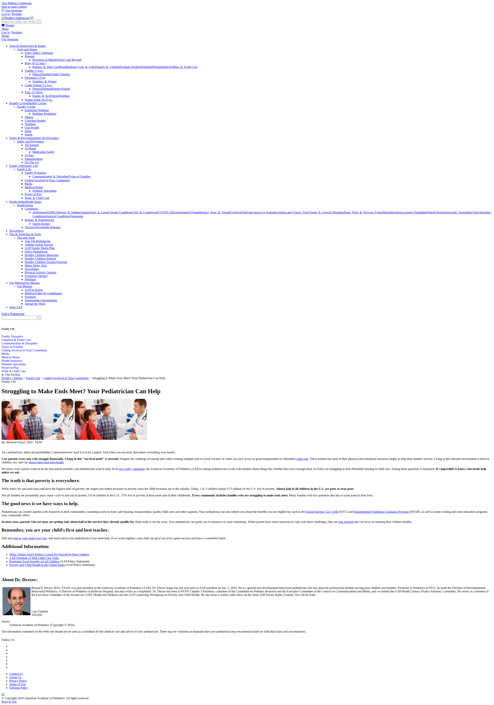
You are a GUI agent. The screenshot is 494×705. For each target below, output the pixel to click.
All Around (32, 145)
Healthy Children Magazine (41, 255)
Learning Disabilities (414, 212)
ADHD (50, 212)
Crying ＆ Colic (85, 67)
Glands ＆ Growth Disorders (326, 212)
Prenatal (30, 56)
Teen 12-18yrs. (34, 92)
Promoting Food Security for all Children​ (34, 561)
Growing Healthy (35, 120)
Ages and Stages (27, 49)
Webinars (30, 279)
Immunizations (34, 159)
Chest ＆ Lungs (98, 212)
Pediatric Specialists (44, 190)
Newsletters (32, 269)
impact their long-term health (46, 462)
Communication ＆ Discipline (50, 176)
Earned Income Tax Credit (322, 511)
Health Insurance (12, 360)
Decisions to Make (43, 59)
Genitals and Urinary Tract (292, 212)
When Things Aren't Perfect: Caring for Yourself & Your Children (49, 554)
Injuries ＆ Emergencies (39, 220)
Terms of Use (17, 684)
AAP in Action (34, 289)
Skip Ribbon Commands (17, 3)
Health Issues (25, 205)
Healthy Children (12, 378)
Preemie (157, 67)
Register (17, 14)
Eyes (232, 212)
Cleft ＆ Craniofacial (145, 212)
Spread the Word (35, 303)
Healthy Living (26, 106)
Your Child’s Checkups (39, 52)
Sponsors (30, 296)
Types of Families (80, 176)
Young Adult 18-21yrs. (39, 99)
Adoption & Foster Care (16, 339)
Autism (84, 212)
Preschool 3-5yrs (35, 77)
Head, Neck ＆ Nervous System (363, 212)
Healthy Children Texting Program (46, 262)
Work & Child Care (13, 371)
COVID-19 (165, 212)
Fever (238, 212)
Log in (6, 14)
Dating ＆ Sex (41, 96)
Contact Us (16, 673)
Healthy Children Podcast (40, 258)
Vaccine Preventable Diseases (43, 227)
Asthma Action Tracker (39, 244)
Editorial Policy (18, 687)
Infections (396, 212)
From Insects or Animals (261, 212)
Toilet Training (61, 74)
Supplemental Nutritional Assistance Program (381, 511)
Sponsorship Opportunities (41, 300)
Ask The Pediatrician (37, 241)
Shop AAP (16, 307)
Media (28, 183)
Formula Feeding (130, 67)
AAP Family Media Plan (40, 248)
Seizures (442, 212)
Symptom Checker (36, 276)
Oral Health (32, 127)
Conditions (31, 208)
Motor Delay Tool (36, 265)
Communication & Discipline (19, 343)
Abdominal (39, 212)
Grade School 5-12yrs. (38, 85)
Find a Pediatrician (36, 251)
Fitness (36, 74)
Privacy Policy (18, 680)
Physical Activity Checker (40, 272)
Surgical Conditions (58, 216)
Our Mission (24, 286)
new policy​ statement (132, 469)
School (65, 88)
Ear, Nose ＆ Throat (217, 212)
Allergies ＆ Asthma (67, 212)
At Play (29, 155)
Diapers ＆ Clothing (107, 67)
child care (302, 458)
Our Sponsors (13, 10)
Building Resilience (44, 113)
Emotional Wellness (37, 110)
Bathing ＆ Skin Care (45, 67)
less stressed (346, 521)
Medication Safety (43, 152)
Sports (28, 134)
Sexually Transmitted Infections (466, 212)
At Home (30, 148)
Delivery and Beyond (68, 59)
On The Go (32, 162)
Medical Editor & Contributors (43, 293)
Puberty (56, 88)
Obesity (432, 212)
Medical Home (34, 187)
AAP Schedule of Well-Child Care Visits (34, 558)
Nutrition (146, 67)
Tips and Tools (26, 237)
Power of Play (33, 194)
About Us (15, 677)
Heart (386, 212)
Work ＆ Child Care (37, 198)
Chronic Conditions (120, 212)
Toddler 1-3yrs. (34, 70)
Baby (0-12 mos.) (35, 63)
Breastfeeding (67, 67)
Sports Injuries (41, 223)
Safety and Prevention (30, 141)
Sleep (165, 67)
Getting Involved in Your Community (47, 180)
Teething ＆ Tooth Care (182, 67)
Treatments (76, 216)
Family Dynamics (35, 172)
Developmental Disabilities (188, 212)
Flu (244, 212)
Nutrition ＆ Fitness (44, 81)
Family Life (24, 169)
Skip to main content (14, 6)
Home (5, 35)
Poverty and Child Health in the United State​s (37, 565)
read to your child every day (30, 538)
